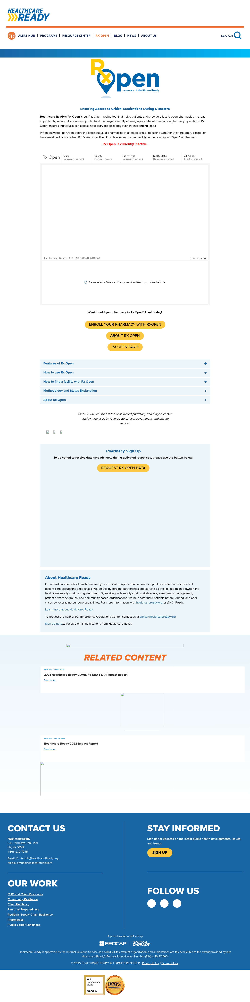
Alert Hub (26, 36)
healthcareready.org (149, 602)
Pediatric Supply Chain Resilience (30, 914)
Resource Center (76, 36)
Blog (118, 36)
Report (48, 669)
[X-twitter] (151, 903)
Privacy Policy (150, 963)
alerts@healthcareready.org (158, 616)
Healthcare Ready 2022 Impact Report (71, 743)
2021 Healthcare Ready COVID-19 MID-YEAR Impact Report (85, 675)
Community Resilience (23, 899)
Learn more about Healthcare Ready (69, 609)
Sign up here (53, 623)
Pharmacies (16, 920)
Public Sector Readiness (24, 925)
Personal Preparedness (23, 909)
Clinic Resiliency (18, 904)
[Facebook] (164, 903)
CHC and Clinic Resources (25, 894)
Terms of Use (169, 963)
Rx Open (102, 36)
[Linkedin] (177, 903)
